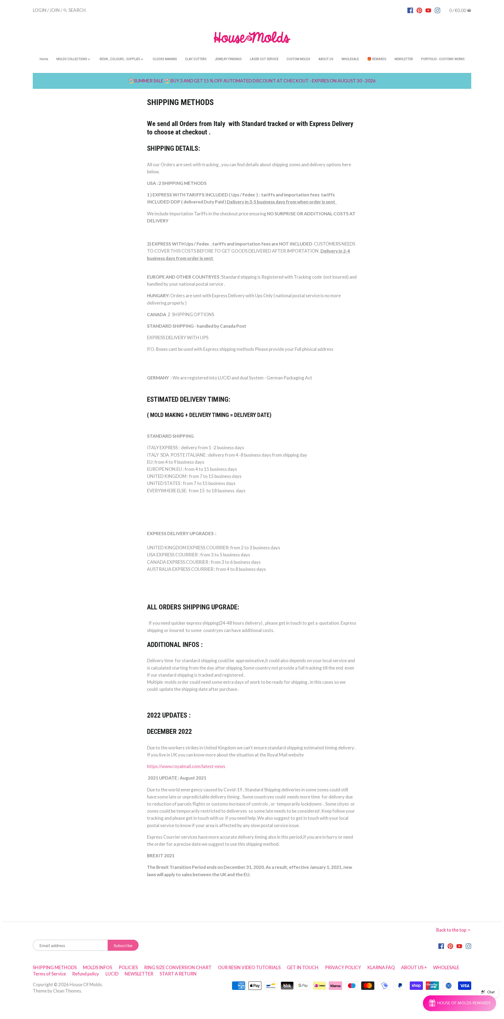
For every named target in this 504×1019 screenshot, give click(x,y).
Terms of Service (49, 973)
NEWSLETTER (139, 973)
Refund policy (85, 973)
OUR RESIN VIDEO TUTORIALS (249, 967)
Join (55, 10)
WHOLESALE (446, 967)
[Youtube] (428, 10)
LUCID (112, 973)
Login (39, 10)
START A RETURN (178, 973)
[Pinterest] (419, 10)
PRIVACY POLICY (343, 967)
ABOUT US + (414, 967)
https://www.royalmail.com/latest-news (186, 766)
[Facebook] (410, 10)
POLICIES (128, 967)
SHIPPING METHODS (55, 967)
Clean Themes (67, 991)
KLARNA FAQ (381, 967)
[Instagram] (437, 10)
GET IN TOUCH (302, 967)
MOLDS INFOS (97, 967)
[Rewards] (459, 1003)
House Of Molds (86, 984)
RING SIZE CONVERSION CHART (178, 967)
